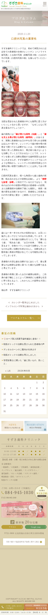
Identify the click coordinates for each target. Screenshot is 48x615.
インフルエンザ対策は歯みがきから (22, 306)
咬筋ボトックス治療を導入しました (19, 355)
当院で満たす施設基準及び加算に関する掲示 (22, 541)
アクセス (12, 527)
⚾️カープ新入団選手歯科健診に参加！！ (22, 339)
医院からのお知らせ (12, 425)
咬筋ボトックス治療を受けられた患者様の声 (23, 344)
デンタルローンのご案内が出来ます (19, 349)
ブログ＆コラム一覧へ (22, 317)
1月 (9, 371)
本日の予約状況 (35, 425)
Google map (36, 527)
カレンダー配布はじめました (25, 302)
